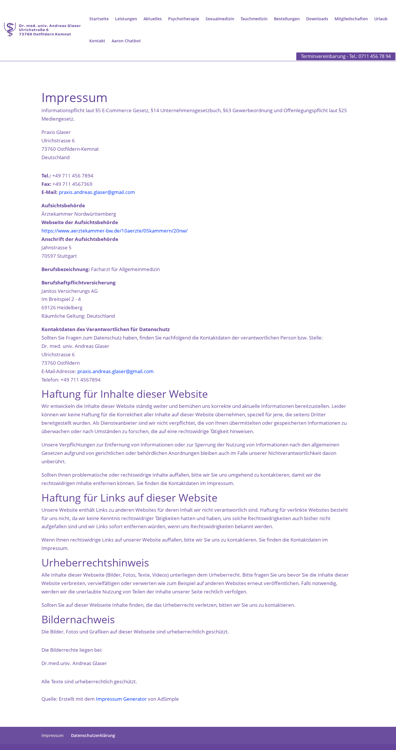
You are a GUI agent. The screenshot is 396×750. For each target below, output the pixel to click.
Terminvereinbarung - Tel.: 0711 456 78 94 (346, 56)
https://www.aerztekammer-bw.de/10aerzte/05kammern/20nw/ (114, 230)
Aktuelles (152, 18)
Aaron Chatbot (126, 40)
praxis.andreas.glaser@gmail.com (97, 192)
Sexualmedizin (220, 18)
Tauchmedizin (254, 18)
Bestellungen (287, 18)
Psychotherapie (183, 18)
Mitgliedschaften (351, 18)
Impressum (52, 735)
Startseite (99, 18)
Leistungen (126, 18)
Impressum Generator (121, 698)
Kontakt (97, 40)
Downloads (317, 18)
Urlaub (381, 18)
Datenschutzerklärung (93, 735)
